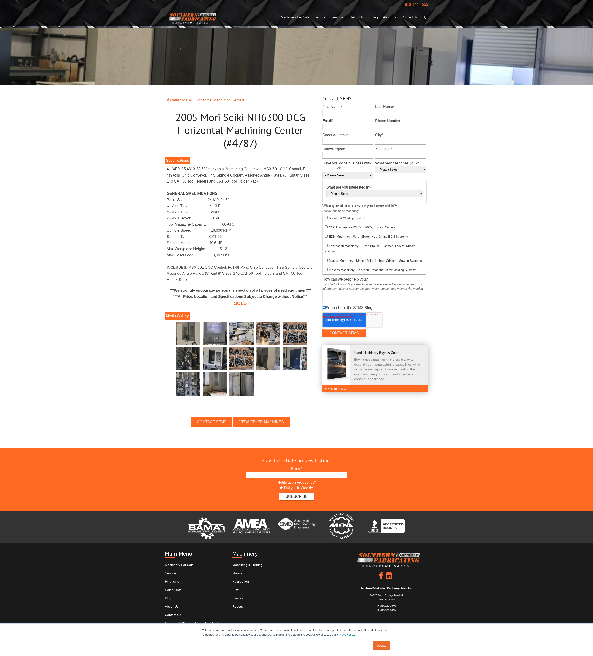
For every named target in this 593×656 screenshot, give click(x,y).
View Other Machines (261, 422)
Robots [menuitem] (237, 606)
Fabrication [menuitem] (240, 581)
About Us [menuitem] (389, 17)
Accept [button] (381, 645)
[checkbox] (374, 243)
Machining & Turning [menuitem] (247, 565)
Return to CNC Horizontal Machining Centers (206, 100)
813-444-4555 (416, 4)
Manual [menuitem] (237, 573)
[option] (240, 360)
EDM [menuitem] (236, 590)
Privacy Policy (345, 634)
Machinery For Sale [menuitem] (295, 17)
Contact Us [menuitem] (409, 17)
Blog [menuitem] (374, 17)
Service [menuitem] (320, 17)
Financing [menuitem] (337, 17)
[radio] (286, 488)
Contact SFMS (211, 422)
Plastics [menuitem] (237, 598)
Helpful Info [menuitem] (358, 17)
